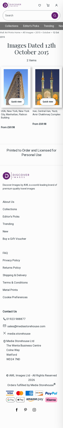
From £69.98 (8, 127)
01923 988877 (16, 319)
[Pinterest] (25, 411)
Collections (11, 26)
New (5, 231)
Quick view (16, 101)
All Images (28, 32)
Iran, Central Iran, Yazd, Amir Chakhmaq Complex (46, 113)
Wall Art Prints (7, 32)
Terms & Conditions (15, 282)
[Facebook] (16, 411)
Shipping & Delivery (15, 275)
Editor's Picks (31, 26)
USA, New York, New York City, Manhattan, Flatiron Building (15, 114)
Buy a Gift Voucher (14, 238)
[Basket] (48, 5)
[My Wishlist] (40, 5)
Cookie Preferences (15, 297)
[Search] (54, 15)
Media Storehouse (42, 385)
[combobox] (27, 15)
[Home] (14, 5)
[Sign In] (56, 5)
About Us (8, 201)
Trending (49, 26)
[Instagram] (34, 411)
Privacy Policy (11, 260)
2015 (37, 32)
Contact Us (10, 311)
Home (17, 32)
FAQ (5, 253)
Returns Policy (12, 267)
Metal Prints (10, 290)
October (47, 32)
